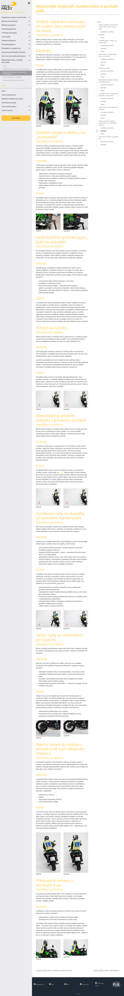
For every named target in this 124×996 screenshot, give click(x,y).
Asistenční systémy (9, 103)
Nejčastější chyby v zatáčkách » (107, 971)
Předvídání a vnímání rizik (11, 48)
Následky (44, 50)
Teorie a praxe (7, 110)
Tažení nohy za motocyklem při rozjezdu (59, 637)
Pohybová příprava (9, 40)
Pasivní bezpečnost (9, 29)
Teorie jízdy (6, 37)
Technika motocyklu (9, 33)
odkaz (61, 472)
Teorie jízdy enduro (9, 106)
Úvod (4, 66)
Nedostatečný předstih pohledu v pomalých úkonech (61, 418)
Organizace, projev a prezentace (14, 17)
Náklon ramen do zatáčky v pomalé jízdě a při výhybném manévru (60, 749)
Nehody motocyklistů (10, 21)
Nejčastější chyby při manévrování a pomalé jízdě (14, 73)
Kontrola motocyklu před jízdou (13, 56)
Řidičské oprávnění (9, 25)
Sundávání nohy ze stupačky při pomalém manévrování (60, 515)
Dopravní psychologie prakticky (13, 52)
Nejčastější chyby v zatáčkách (12, 77)
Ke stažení (16, 118)
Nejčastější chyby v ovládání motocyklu (12, 61)
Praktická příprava (8, 44)
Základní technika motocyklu (12, 99)
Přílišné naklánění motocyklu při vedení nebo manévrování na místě (61, 26)
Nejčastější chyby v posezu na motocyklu (16, 69)
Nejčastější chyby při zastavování (13, 80)
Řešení (40, 65)
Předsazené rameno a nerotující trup (54, 882)
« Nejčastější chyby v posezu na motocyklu (54, 971)
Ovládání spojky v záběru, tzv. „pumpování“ (61, 134)
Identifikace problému (49, 35)
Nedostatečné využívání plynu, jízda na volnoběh (62, 239)
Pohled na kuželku (51, 327)
